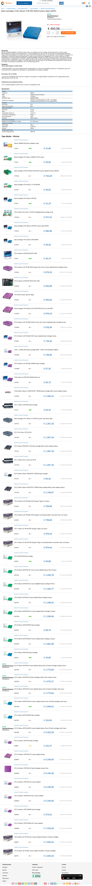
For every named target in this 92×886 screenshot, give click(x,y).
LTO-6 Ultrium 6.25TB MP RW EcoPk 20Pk (27, 281)
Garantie (5, 875)
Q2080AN (16, 801)
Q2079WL (16, 732)
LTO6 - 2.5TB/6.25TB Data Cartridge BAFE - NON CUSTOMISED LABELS (36, 350)
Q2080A (16, 745)
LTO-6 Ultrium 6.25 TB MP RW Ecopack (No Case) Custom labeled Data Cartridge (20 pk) (40, 267)
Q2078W (16, 630)
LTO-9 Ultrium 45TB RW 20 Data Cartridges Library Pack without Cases (35, 677)
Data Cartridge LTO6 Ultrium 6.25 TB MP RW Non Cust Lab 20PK (33, 308)
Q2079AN (16, 706)
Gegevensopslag (11, 8)
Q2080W (16, 814)
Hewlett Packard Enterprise (48, 8)
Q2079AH (16, 681)
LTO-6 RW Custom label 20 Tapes (24, 294)
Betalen (4, 870)
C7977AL (16, 451)
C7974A (16, 162)
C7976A (16, 258)
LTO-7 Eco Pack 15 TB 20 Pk (23, 432)
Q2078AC (16, 575)
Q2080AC (16, 759)
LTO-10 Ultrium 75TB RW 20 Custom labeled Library (29, 754)
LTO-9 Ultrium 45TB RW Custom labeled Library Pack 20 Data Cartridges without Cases (40, 665)
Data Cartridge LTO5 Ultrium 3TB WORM (26, 239)
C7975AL (16, 231)
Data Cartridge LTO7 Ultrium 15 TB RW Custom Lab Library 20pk (33, 418)
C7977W (16, 478)
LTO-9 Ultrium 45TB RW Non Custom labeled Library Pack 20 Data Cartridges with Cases (40, 701)
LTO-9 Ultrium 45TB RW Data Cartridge (25, 652)
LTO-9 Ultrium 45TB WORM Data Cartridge (27, 715)
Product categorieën (37, 867)
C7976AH (16, 286)
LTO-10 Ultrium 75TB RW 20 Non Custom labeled (28, 795)
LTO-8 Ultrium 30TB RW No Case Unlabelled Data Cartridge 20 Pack (34, 583)
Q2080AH (16, 773)
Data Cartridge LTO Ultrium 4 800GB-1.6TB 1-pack (29, 157)
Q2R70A (16, 856)
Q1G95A (16, 506)
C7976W (16, 382)
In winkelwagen (69, 33)
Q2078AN (16, 616)
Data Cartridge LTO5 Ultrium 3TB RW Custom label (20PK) (31, 226)
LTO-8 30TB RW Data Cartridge (23, 556)
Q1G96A (16, 520)
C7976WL (16, 396)
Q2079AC (16, 669)
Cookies (64, 870)
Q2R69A (16, 842)
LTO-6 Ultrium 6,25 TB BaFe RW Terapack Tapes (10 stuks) (31, 501)
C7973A (16, 148)
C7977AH (16, 437)
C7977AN (16, 465)
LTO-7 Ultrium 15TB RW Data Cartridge (25, 405)
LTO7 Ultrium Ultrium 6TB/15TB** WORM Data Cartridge (31, 473)
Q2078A (16, 561)
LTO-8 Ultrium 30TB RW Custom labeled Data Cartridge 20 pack (33, 597)
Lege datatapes (34, 8)
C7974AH (16, 176)
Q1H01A (16, 534)
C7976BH (16, 327)
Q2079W (16, 720)
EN (90, 6)
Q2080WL (16, 828)
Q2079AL (16, 693)
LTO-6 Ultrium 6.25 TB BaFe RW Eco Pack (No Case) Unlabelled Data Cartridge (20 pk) (40, 322)
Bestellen (5, 867)
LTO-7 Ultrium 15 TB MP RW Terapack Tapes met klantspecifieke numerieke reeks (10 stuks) (41, 542)
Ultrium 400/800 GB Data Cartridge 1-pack (26, 143)
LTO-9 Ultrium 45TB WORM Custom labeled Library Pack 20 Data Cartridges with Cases (40, 728)
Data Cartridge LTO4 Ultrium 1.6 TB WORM (27, 184)
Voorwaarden (65, 872)
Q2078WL (16, 644)
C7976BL (16, 341)
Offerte (4, 881)
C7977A (16, 410)
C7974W (16, 189)
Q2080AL (16, 787)
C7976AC (16, 272)
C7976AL (16, 300)
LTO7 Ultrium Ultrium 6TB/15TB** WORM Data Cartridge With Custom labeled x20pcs (39, 487)
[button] (44, 15)
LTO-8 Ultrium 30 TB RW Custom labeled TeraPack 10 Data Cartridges (35, 851)
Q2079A (16, 657)
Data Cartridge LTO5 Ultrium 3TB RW (25, 198)
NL (87, 6)
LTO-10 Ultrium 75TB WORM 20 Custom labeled (28, 823)
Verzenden (5, 872)
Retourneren (6, 878)
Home (2, 8)
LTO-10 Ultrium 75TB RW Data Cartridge (26, 740)
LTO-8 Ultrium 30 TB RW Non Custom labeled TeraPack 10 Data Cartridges (36, 837)
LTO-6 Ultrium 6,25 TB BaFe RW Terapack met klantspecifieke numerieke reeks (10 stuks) (40, 515)
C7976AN (16, 313)
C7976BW (16, 368)
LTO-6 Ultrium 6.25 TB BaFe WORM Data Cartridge (29, 363)
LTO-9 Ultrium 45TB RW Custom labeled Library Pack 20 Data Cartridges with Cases (39, 689)
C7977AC (16, 423)
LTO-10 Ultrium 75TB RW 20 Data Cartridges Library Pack (31, 768)
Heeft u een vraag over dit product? (56, 36)
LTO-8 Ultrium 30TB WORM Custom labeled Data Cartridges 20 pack (34, 639)
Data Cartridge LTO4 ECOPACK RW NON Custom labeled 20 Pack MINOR (36, 171)
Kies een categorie (23, 3)
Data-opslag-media (23, 8)
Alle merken (35, 870)
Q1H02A (16, 547)
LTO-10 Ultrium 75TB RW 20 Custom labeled (27, 782)
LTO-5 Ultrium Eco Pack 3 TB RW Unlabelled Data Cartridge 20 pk (33, 212)
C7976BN (16, 355)
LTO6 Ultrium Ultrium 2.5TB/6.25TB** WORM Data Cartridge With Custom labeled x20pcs (40, 391)
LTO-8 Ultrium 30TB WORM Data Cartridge (27, 625)
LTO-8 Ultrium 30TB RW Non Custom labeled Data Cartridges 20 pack (34, 611)
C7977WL (16, 492)
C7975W (16, 244)
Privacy (64, 867)
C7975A (16, 203)
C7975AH (16, 217)
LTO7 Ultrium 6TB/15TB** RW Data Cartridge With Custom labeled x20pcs (36, 446)
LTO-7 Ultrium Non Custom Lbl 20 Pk (25, 460)
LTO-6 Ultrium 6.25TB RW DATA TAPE (25, 253)
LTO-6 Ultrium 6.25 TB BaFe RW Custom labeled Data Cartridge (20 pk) (35, 336)
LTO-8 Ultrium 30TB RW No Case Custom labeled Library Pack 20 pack (35, 570)
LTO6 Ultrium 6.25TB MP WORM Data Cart (27, 377)
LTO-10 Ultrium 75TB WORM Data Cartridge (27, 809)
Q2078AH (16, 589)
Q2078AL (16, 602)
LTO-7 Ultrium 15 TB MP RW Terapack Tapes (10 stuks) (30, 528)
